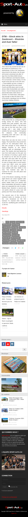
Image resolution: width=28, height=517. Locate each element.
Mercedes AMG (6, 237)
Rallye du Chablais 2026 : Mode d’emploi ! (16, 409)
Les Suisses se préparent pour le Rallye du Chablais (19, 299)
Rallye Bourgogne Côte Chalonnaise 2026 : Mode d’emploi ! (16, 399)
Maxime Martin (15, 235)
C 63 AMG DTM (6, 227)
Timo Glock (5, 243)
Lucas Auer (12, 230)
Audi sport (12, 222)
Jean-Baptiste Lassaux (19, 45)
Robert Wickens (21, 240)
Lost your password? (8, 490)
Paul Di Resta (6, 240)
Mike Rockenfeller (16, 237)
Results (4, 208)
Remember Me (14, 487)
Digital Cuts (14, 513)
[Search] (25, 349)
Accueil (3, 30)
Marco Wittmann (6, 232)
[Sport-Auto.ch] (14, 4)
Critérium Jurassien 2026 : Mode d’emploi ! (16, 419)
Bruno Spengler (15, 224)
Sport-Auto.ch (6, 435)
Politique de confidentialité (9, 497)
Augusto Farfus (20, 222)
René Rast (13, 240)
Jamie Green (22, 227)
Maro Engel (14, 232)
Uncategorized (11, 30)
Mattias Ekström (6, 235)
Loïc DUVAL (5, 230)
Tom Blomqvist (13, 243)
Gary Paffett (14, 227)
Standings (5, 211)
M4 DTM (19, 230)
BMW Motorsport (6, 224)
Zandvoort (21, 243)
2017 (7, 222)
